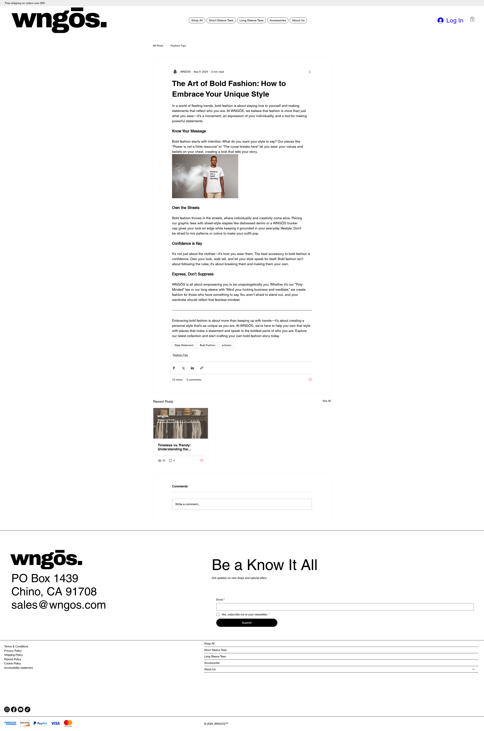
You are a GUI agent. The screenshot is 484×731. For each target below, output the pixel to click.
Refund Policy (12, 659)
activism (226, 345)
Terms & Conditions (16, 646)
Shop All (209, 643)
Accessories (212, 662)
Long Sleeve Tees (215, 656)
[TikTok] (27, 709)
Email (220, 599)
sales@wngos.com (58, 604)
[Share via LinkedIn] (192, 368)
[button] (472, 19)
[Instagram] (7, 709)
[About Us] (473, 669)
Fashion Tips (178, 45)
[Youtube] (20, 709)
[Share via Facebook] (174, 368)
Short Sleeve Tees (215, 650)
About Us (210, 669)
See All (327, 400)
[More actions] (309, 71)
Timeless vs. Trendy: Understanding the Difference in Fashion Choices (175, 447)
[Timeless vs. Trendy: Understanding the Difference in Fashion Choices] (180, 423)
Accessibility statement (18, 667)
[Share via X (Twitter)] (183, 368)
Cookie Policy (12, 663)
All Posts (158, 45)
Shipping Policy (13, 654)
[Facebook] (14, 709)
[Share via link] (201, 368)
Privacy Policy (13, 650)
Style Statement (184, 345)
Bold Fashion (207, 345)
